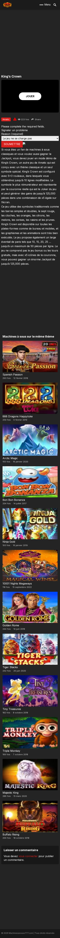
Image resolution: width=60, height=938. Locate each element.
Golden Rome (11, 625)
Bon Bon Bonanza (14, 499)
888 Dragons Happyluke (18, 416)
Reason (12, 133)
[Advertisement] (30, 42)
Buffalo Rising (11, 834)
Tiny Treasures (12, 709)
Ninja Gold (9, 541)
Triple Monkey (11, 750)
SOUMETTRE (12, 144)
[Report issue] (14, 119)
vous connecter (28, 856)
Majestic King (10, 792)
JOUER (30, 96)
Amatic (6, 119)
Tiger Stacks (10, 667)
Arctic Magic (10, 458)
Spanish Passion (13, 374)
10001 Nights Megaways (17, 583)
